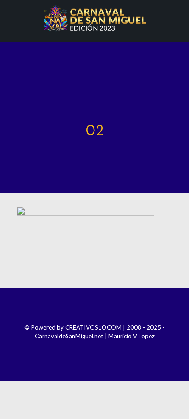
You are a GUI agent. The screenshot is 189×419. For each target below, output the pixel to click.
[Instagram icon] (88, 349)
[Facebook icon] (76, 349)
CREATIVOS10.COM (93, 327)
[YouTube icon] (101, 349)
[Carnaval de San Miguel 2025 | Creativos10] (94, 18)
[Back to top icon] (94, 306)
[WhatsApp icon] (113, 349)
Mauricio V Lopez (131, 336)
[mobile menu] (176, 18)
